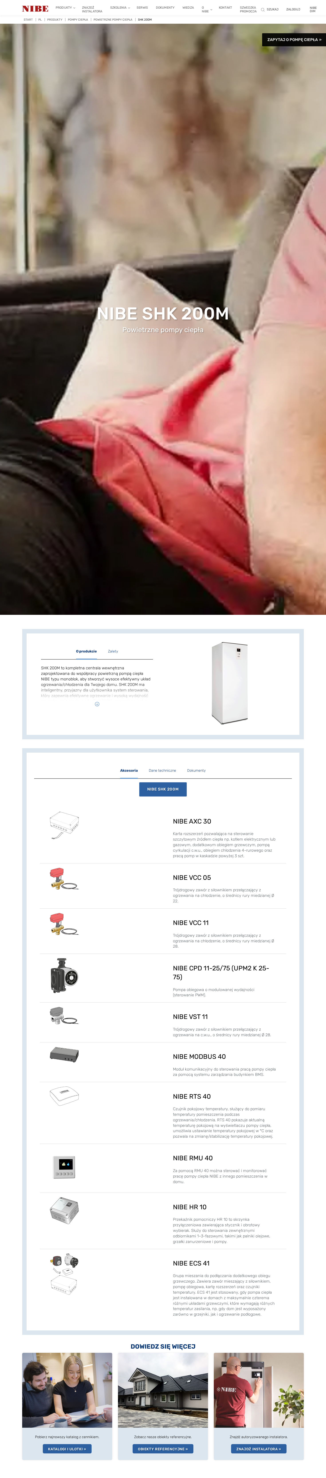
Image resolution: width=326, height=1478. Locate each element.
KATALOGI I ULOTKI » (67, 1449)
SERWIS (142, 8)
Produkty (64, 8)
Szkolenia (118, 8)
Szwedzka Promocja (248, 9)
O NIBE (205, 9)
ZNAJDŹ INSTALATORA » (258, 1449)
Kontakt (225, 8)
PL (40, 19)
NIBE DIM (313, 9)
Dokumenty (165, 8)
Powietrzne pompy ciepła (113, 19)
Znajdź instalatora (92, 9)
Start (28, 19)
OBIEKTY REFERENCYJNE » (163, 1449)
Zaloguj (293, 9)
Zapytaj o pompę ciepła (292, 39)
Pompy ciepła (78, 19)
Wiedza (188, 8)
